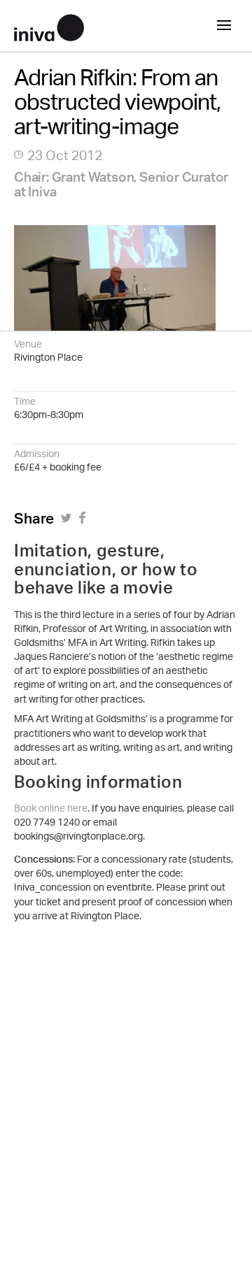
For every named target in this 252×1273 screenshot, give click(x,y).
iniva (49, 25)
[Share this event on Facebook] (84, 522)
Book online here (51, 809)
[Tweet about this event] (68, 522)
